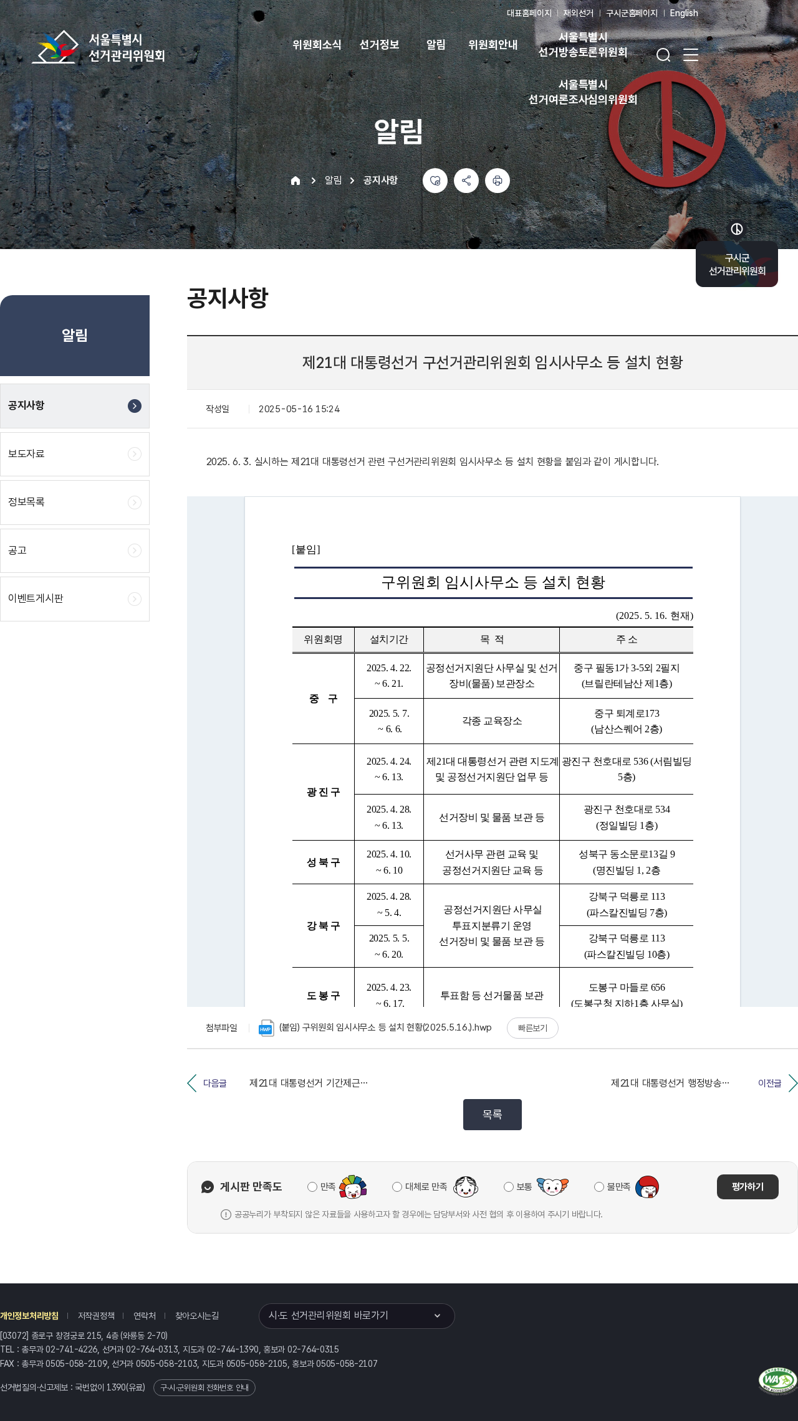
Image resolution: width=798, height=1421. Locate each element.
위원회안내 (492, 44)
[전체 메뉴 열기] (690, 54)
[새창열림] (778, 1380)
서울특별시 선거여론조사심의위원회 (583, 92)
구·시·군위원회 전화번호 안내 (204, 1387)
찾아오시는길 (197, 1316)
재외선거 (578, 13)
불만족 (619, 1186)
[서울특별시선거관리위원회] (137, 47)
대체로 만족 (426, 1186)
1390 (116, 1387)
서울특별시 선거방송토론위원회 (583, 45)
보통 (524, 1186)
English (684, 13)
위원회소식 (317, 44)
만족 (328, 1186)
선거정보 (379, 44)
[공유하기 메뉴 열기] (466, 180)
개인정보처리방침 (29, 1316)
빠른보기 (532, 1028)
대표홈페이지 (529, 13)
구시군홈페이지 (632, 13)
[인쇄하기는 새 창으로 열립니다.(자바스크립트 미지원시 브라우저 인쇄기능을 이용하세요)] (497, 180)
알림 (436, 44)
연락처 (144, 1316)
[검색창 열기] (663, 54)
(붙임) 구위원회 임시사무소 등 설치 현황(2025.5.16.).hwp (385, 1027)
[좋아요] (435, 180)
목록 (492, 1114)
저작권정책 (96, 1316)
